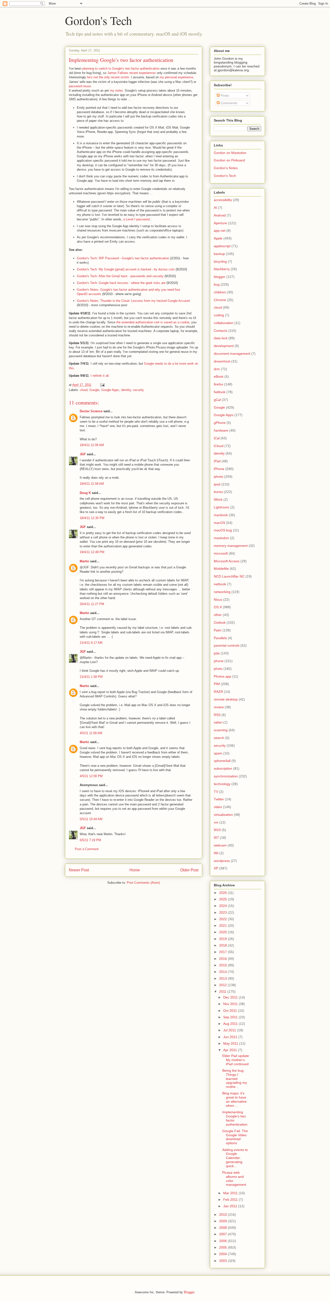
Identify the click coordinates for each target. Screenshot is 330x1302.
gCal (217, 400)
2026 (223, 893)
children (220, 292)
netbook (220, 584)
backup (219, 254)
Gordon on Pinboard (229, 160)
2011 (223, 991)
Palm (218, 630)
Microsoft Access (226, 561)
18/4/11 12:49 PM (92, 552)
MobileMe (221, 569)
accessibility (223, 200)
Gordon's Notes (226, 168)
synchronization (226, 776)
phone (218, 661)
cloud (83, 390)
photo (218, 669)
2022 (223, 919)
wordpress (222, 861)
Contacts (220, 331)
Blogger (189, 1292)
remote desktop (226, 699)
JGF (83, 454)
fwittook (219, 392)
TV (216, 792)
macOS (219, 523)
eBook (218, 376)
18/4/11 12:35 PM (92, 518)
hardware (221, 430)
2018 (223, 945)
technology (222, 784)
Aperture (220, 223)
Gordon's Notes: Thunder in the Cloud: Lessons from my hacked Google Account (133, 301)
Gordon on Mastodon (230, 153)
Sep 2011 (231, 1017)
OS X (218, 607)
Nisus (218, 599)
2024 (223, 906)
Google (94, 390)
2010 (223, 1214)
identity (126, 390)
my (162, 77)
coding (219, 315)
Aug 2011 (231, 1024)
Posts (224, 95)
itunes (218, 492)
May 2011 (231, 1043)
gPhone (220, 423)
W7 (216, 837)
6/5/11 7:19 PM (90, 840)
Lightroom (221, 507)
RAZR (218, 692)
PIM (217, 684)
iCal (217, 438)
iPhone (219, 469)
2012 (223, 985)
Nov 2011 (231, 1004)
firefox (218, 384)
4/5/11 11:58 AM (91, 733)
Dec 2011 (231, 997)
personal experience (179, 77)
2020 (223, 932)
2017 (223, 952)
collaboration (223, 323)
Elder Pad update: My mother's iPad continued (236, 1060)
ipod (217, 484)
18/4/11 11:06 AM (92, 445)
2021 (223, 925)
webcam (220, 845)
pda (217, 653)
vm (216, 822)
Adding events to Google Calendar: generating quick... (235, 1158)
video (218, 807)
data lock (221, 338)
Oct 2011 (230, 1011)
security (138, 390)
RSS (217, 715)
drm (217, 369)
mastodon (221, 538)
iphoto (218, 476)
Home (134, 870)
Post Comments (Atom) (143, 882)
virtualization (223, 815)
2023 (223, 912)
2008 (223, 1228)
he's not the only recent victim (108, 77)
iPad (217, 461)
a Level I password (136, 219)
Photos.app (222, 676)
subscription (223, 768)
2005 (223, 1247)
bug (217, 284)
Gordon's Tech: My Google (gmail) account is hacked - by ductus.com (126, 269)
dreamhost (222, 361)
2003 (223, 1261)
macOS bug (223, 530)
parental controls (226, 645)
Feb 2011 (231, 1199)
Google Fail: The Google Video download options (235, 1137)
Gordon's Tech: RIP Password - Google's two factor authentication (123, 258)
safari (218, 722)
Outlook (220, 622)
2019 (223, 939)
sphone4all (222, 761)
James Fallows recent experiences (131, 73)
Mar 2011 (231, 1193)
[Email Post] (102, 385)
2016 (223, 959)
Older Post (189, 870)
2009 (223, 1221)
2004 (223, 1254)
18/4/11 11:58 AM (92, 483)
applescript (222, 246)
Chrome (220, 300)
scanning (221, 730)
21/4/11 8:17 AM (91, 642)
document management (232, 353)
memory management (231, 546)
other (218, 615)
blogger (219, 277)
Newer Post (79, 870)
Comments (228, 103)
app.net (219, 230)
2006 (223, 1241)
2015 (223, 965)
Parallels (220, 638)
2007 (223, 1234)
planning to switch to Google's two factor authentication (120, 68)
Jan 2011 (230, 1206)
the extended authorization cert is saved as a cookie (152, 322)
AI (215, 208)
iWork (218, 499)
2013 (223, 978)
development (224, 346)
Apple (218, 238)
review (219, 707)
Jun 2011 (230, 1037)
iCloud (218, 446)
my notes (116, 90)
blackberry (222, 269)
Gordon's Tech (98, 20)
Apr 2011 (230, 1050)
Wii (216, 853)
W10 (217, 830)
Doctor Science (91, 411)
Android (220, 215)
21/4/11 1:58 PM (91, 677)
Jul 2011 (230, 1030)
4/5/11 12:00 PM (91, 776)
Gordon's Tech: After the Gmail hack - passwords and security (120, 276)
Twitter (219, 799)
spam (218, 753)
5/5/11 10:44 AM (91, 819)
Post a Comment (87, 849)
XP (216, 868)
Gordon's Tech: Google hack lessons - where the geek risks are (121, 283)
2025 (223, 899)
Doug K (85, 493)
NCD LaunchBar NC (229, 576)
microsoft (221, 553)
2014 (223, 972)
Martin (84, 561)
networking (222, 592)
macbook (221, 515)
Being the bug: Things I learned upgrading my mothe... (234, 1079)
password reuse (80, 86)
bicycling (220, 261)
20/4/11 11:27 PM (92, 604)
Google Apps (110, 390)
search (219, 738)
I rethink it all (100, 375)
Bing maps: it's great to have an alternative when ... (234, 1099)
